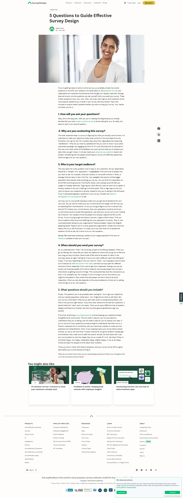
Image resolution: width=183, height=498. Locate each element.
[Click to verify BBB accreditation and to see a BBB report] (69, 491)
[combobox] (31, 470)
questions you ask (111, 91)
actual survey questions (104, 152)
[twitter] (159, 134)
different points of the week (82, 263)
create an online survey (84, 121)
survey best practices (83, 315)
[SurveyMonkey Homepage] (37, 3)
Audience (61, 238)
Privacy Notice (121, 487)
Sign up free (149, 3)
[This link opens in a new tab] (136, 470)
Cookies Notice (131, 487)
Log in (139, 3)
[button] (181, 299)
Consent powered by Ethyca (171, 496)
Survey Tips (53, 10)
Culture (77, 382)
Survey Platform (122, 382)
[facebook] (159, 128)
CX (35, 382)
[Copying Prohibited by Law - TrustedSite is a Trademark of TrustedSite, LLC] (88, 491)
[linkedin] (159, 140)
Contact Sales (131, 3)
